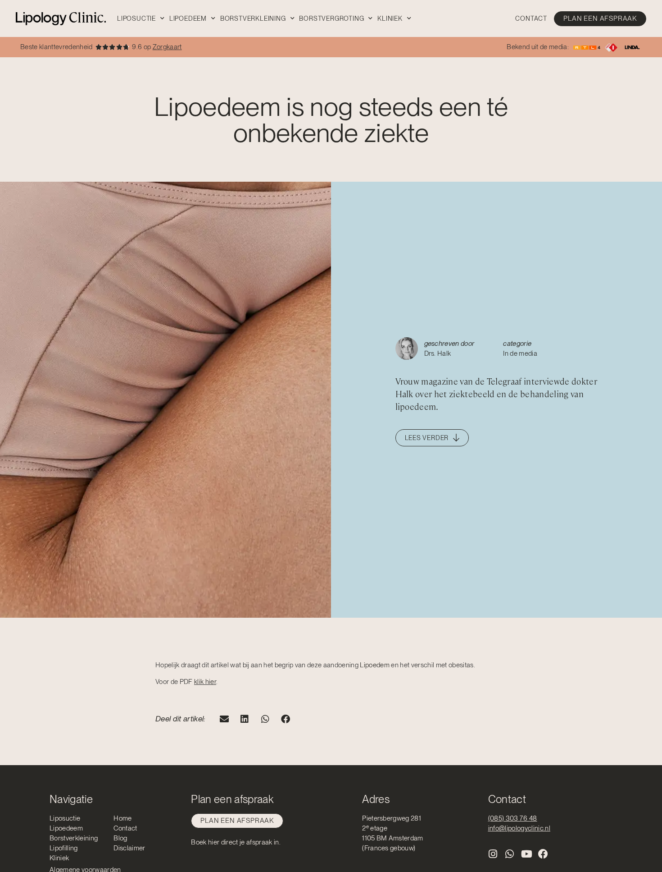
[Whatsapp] (510, 854)
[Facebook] (544, 854)
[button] (224, 719)
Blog (120, 838)
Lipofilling (64, 848)
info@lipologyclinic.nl (519, 828)
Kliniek (390, 18)
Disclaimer (129, 848)
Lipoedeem (188, 18)
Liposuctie (136, 18)
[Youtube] (526, 854)
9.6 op (156, 47)
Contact (531, 18)
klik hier (205, 682)
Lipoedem (375, 665)
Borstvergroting (331, 18)
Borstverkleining (253, 18)
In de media (520, 353)
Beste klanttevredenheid (56, 47)
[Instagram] (493, 854)
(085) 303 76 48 (512, 818)
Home (122, 818)
